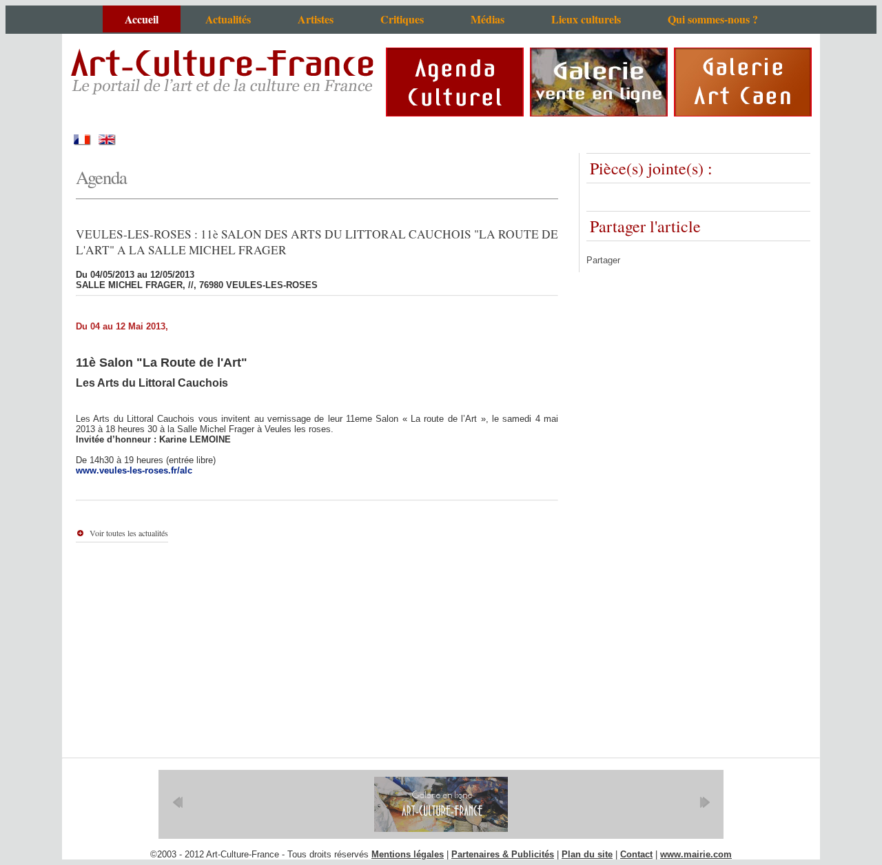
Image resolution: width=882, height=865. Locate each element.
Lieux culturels (586, 19)
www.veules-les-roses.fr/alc (134, 470)
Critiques (402, 19)
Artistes (316, 19)
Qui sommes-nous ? (713, 19)
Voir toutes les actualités (129, 532)
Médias (487, 19)
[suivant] (704, 802)
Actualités (228, 19)
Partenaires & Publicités (502, 854)
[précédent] (177, 802)
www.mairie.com (696, 854)
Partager (603, 260)
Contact (636, 854)
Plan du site (587, 854)
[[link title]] (441, 804)
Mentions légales (407, 854)
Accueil (141, 19)
